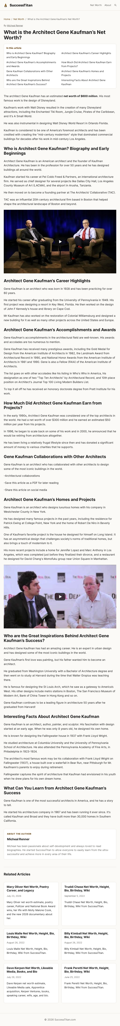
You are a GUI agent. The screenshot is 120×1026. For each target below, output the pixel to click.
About (108, 5)
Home (7, 19)
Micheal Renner (15, 25)
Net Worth (96, 5)
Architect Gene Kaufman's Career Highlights (86, 53)
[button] (60, 241)
